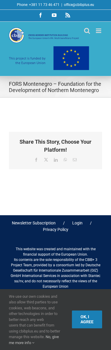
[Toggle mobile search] (87, 31)
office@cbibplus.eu (79, 5)
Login (77, 223)
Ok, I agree (87, 319)
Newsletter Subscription (34, 223)
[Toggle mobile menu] (99, 31)
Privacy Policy (55, 229)
